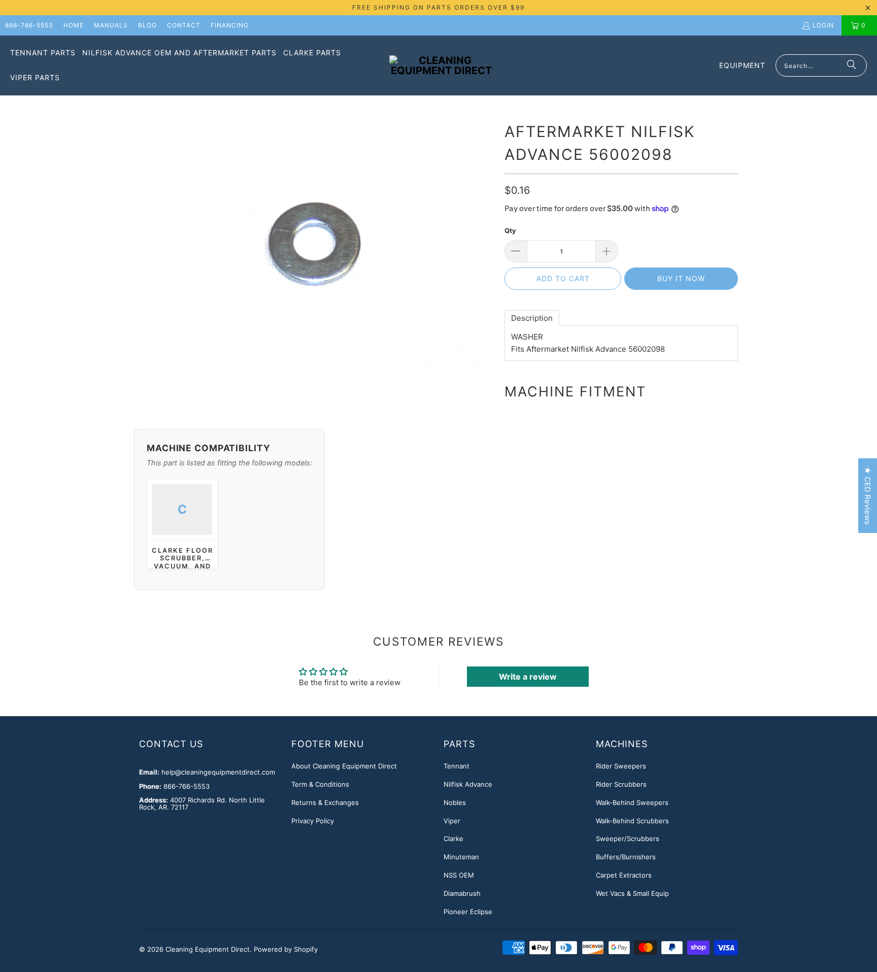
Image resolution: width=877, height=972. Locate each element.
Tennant (456, 766)
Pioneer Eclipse (468, 912)
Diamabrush (462, 893)
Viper (452, 821)
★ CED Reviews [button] (867, 495)
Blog (147, 25)
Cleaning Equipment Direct (207, 949)
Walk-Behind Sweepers (632, 802)
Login (823, 25)
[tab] (531, 318)
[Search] (851, 65)
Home (73, 25)
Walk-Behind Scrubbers (632, 821)
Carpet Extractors (624, 875)
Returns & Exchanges (325, 802)
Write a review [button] (528, 677)
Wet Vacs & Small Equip (632, 893)
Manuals (111, 25)
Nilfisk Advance (468, 784)
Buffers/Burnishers (626, 857)
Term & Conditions (320, 784)
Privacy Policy (312, 821)
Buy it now (681, 278)
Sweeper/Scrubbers (627, 838)
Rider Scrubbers (621, 784)
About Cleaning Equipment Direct (344, 766)
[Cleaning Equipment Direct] (441, 65)
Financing (230, 25)
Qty (510, 230)
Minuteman (461, 857)
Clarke (453, 838)
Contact (183, 25)
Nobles (455, 802)
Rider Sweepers (621, 766)
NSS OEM (459, 875)
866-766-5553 (29, 25)
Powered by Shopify (286, 949)
